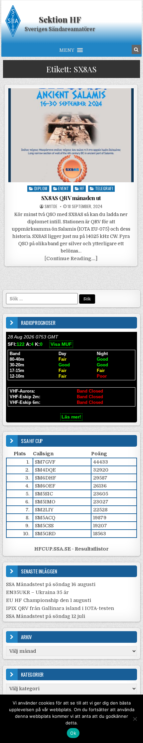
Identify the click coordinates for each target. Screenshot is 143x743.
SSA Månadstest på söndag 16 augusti (50, 584)
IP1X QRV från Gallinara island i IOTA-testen (60, 608)
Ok (73, 733)
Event (63, 188)
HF (82, 188)
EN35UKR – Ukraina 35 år (37, 592)
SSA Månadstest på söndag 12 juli (45, 616)
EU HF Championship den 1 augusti (48, 600)
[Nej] (134, 718)
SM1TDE (51, 206)
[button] (66, 50)
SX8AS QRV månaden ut (71, 197)
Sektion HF (60, 19)
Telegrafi (104, 188)
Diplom (41, 188)
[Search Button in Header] (136, 49)
